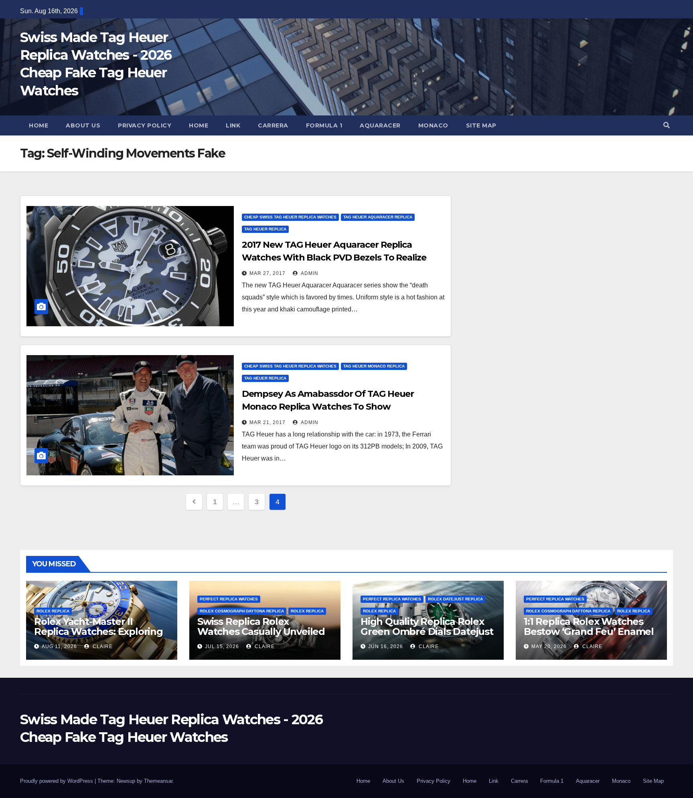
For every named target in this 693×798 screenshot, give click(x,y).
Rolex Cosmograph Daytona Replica (242, 611)
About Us (83, 125)
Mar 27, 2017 (267, 273)
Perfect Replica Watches (229, 599)
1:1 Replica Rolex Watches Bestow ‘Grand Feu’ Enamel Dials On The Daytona (589, 631)
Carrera (273, 125)
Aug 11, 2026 (59, 646)
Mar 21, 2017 (267, 422)
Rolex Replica (52, 611)
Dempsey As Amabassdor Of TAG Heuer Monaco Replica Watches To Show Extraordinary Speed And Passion (328, 406)
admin (309, 273)
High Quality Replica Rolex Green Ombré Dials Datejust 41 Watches (427, 631)
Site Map (481, 125)
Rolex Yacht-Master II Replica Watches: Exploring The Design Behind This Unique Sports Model (98, 636)
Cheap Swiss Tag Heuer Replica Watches (290, 217)
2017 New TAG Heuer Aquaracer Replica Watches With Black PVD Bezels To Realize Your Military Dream (334, 257)
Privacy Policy (144, 125)
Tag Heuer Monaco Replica (374, 366)
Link (233, 125)
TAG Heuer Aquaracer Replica (377, 217)
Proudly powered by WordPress (57, 781)
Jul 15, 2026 (222, 646)
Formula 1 (324, 125)
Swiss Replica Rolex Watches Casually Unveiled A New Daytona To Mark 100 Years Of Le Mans (263, 636)
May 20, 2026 (549, 646)
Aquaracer (380, 125)
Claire (102, 646)
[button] (666, 125)
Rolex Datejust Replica (455, 599)
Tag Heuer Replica (265, 229)
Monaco (433, 125)
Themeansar (158, 781)
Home (38, 125)
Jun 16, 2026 (385, 646)
